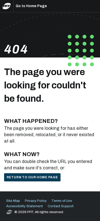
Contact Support (61, 206)
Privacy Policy (36, 201)
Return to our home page (32, 177)
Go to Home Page (31, 6)
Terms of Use (62, 201)
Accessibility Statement (24, 206)
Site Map (13, 201)
